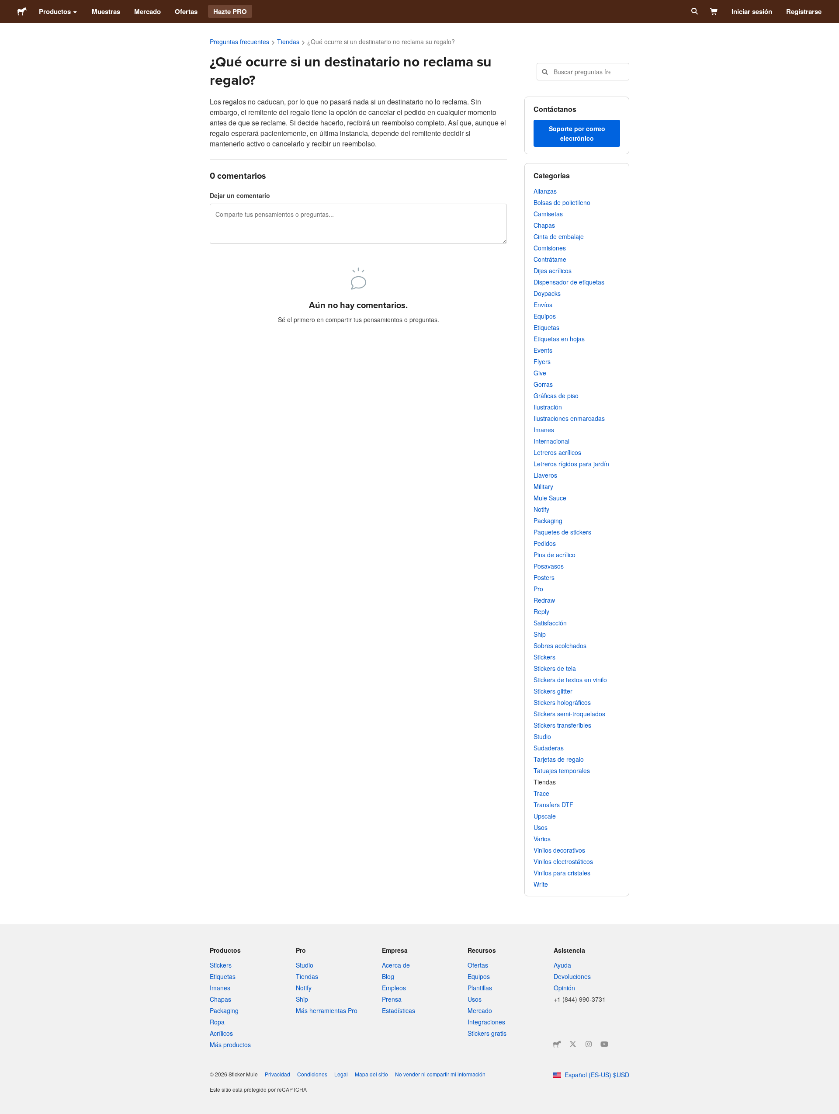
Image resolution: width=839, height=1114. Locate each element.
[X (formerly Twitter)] (572, 1044)
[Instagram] (588, 1044)
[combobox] (583, 71)
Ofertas (186, 11)
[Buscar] (693, 11)
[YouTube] (604, 1044)
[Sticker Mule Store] (557, 1044)
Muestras (106, 11)
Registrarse (804, 11)
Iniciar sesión (752, 11)
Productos (55, 11)
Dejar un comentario (240, 195)
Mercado (147, 11)
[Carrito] (714, 11)
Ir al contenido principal (6, 6)
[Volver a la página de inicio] (22, 11)
